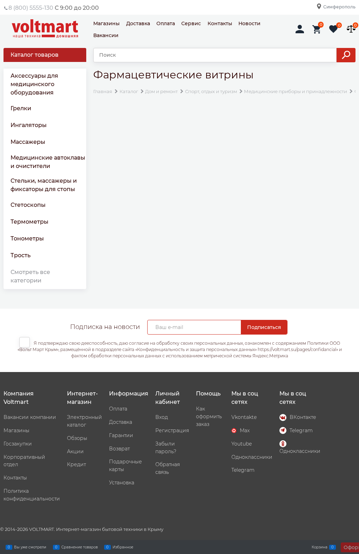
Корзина (319, 547)
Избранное (123, 547)
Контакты (220, 23)
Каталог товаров (35, 54)
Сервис (191, 23)
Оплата (165, 23)
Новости (249, 23)
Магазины (106, 23)
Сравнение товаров (79, 547)
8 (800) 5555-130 (30, 8)
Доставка (138, 23)
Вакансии (105, 35)
